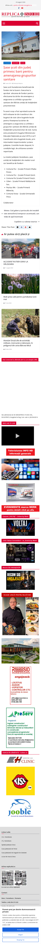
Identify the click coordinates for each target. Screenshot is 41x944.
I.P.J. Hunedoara (6, 841)
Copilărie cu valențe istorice (25, 221)
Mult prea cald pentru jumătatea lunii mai (19, 298)
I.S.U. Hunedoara (7, 837)
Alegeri (20, 935)
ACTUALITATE (7, 63)
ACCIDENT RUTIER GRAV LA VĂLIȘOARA (15, 262)
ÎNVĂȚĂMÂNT (16, 63)
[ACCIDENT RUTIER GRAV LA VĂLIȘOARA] (20, 240)
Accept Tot (20, 929)
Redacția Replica (18, 83)
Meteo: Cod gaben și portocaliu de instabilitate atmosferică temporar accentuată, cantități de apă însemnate (21, 213)
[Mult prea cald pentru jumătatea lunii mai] (20, 275)
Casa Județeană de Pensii (9, 849)
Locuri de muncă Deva (8, 856)
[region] (20, 925)
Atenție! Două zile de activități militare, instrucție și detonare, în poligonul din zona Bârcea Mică (18, 343)
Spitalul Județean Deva (8, 845)
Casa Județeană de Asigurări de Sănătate (14, 853)
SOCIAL (23, 63)
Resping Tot (20, 940)
